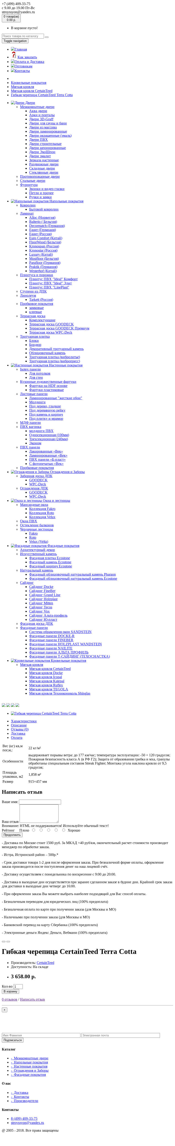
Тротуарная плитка (35, 336)
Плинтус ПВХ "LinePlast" (49, 287)
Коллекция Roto (41, 513)
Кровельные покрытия (28, 83)
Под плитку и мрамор (46, 418)
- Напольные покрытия (29, 1062)
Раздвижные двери (44, 164)
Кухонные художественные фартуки (48, 382)
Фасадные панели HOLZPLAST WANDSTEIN (65, 644)
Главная (21, 49)
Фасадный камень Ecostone (50, 562)
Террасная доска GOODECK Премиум (59, 328)
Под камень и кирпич (46, 414)
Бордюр (35, 345)
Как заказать (27, 57)
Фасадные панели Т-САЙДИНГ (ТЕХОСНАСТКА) (69, 656)
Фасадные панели (34, 628)
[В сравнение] (8, 941)
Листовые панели (34, 394)
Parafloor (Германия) (44, 263)
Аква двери (38, 111)
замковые (36, 308)
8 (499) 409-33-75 (24, 1118)
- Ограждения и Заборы (30, 1070)
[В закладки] (3, 941)
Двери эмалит (40, 156)
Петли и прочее (41, 193)
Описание (19, 725)
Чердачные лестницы (36, 529)
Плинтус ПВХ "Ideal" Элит (50, 283)
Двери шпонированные (47, 148)
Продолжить (12, 835)
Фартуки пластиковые (46, 390)
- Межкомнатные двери (29, 1058)
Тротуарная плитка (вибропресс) (54, 361)
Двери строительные (45, 144)
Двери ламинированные (48, 131)
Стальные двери (32, 181)
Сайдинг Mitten (41, 603)
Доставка (18, 733)
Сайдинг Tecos (40, 607)
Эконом (35, 443)
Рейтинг (8, 830)
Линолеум (28, 295)
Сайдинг (27, 583)
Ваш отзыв (10, 822)
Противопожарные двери (40, 176)
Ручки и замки (40, 197)
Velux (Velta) (38, 541)
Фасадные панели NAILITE (50, 648)
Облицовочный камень (47, 353)
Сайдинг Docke (41, 587)
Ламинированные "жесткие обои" (55, 398)
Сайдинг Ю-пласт (43, 619)
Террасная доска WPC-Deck (50, 332)
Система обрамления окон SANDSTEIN (60, 632)
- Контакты (20, 1097)
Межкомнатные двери (37, 107)
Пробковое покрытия (36, 304)
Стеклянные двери (43, 172)
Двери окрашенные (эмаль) (50, 135)
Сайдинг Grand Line (44, 595)
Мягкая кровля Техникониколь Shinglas (59, 693)
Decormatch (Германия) (47, 226)
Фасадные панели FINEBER (51, 640)
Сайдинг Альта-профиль (48, 615)
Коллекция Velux (42, 517)
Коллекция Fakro (42, 509)
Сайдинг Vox (39, 611)
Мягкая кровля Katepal (46, 681)
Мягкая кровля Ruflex (46, 685)
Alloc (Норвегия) (42, 217)
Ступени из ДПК (33, 291)
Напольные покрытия (66, 201)
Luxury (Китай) (41, 254)
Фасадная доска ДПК (36, 624)
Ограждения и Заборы (67, 472)
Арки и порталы (42, 115)
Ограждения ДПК (34, 488)
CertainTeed (45, 963)
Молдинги (37, 402)
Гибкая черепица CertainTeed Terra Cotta (42, 95)
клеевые (35, 312)
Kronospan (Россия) (44, 246)
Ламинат (27, 213)
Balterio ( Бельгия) (43, 222)
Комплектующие (42, 320)
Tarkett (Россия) (41, 299)
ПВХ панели (30, 447)
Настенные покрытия (65, 365)
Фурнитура (29, 185)
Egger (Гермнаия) (42, 230)
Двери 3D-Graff (41, 119)
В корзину (10, 991)
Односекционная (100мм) (49, 435)
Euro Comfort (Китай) (45, 238)
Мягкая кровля (22, 87)
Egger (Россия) (40, 234)
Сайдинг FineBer (42, 591)
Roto (32, 537)
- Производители (24, 1101)
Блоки (34, 341)
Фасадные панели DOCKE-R (52, 636)
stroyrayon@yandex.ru (27, 1123)
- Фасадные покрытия (28, 1074)
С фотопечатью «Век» (46, 464)
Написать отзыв (32, 999)
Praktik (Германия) (43, 267)
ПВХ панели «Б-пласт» (47, 459)
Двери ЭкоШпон (42, 152)
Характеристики (24, 721)
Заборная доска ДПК (36, 476)
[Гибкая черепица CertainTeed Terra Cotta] (43, 713)
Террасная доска (32, 316)
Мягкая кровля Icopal (45, 677)
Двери (29, 103)
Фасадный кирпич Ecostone (50, 566)
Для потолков (39, 373)
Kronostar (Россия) (43, 250)
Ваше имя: (10, 802)
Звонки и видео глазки (46, 189)
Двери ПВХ (38, 140)
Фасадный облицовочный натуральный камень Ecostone (73, 578)
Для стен (36, 377)
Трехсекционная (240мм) (48, 439)
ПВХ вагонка (30, 427)
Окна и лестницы (56, 500)
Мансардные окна (34, 505)
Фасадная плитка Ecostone (49, 558)
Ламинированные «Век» (48, 455)
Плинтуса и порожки (36, 275)
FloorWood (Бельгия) (45, 242)
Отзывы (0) (19, 729)
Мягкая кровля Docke (46, 673)
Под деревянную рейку (47, 410)
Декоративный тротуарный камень (56, 349)
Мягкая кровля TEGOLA (48, 689)
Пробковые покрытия (37, 468)
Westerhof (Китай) (43, 271)
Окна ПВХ (28, 521)
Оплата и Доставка (29, 62)
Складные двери (42, 168)
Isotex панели (30, 369)
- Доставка (19, 1092)
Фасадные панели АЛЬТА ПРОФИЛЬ (58, 652)
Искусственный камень (38, 554)
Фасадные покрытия (62, 546)
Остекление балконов (37, 525)
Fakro (33, 533)
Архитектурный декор (37, 550)
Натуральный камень (36, 570)
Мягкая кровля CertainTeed (31, 91)
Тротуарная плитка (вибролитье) (54, 357)
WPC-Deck (37, 484)
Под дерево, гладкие (45, 406)
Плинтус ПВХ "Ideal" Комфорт (53, 279)
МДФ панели (30, 423)
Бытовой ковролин (44, 209)
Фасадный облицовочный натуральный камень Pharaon (72, 574)
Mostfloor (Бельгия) (44, 258)
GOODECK (38, 480)
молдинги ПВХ (41, 431)
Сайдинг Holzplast (43, 599)
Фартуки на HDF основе (48, 386)
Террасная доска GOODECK (51, 324)
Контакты (22, 71)
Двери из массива (43, 127)
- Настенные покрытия (29, 1066)
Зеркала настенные (44, 160)
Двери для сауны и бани (48, 123)
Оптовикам (23, 66)
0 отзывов (9, 999)
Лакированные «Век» (46, 451)
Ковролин (28, 205)
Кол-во (7, 986)
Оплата (16, 737)
